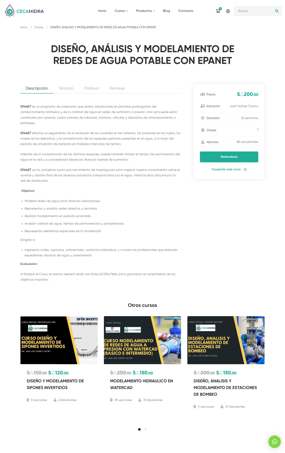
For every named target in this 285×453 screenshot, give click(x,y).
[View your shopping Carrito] (219, 11)
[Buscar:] (258, 11)
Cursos (38, 27)
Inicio (23, 27)
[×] (274, 441)
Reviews (117, 88)
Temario (66, 88)
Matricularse (229, 156)
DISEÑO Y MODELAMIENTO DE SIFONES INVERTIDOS (55, 384)
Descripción (37, 88)
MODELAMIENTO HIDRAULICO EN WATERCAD (141, 384)
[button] (139, 429)
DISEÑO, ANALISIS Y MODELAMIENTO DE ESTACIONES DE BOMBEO (225, 388)
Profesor (91, 88)
